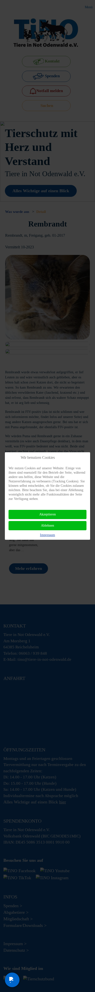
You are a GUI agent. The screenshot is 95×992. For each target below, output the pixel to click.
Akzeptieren (47, 514)
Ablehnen (47, 525)
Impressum (47, 535)
